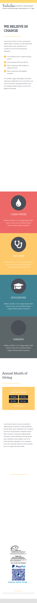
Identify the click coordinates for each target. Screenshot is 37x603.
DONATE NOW (18, 406)
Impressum (18, 591)
